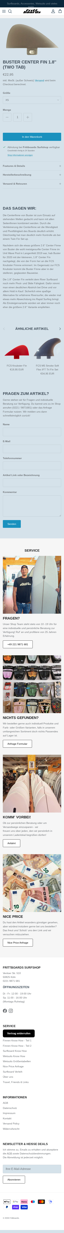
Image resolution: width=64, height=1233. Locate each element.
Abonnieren (13, 1179)
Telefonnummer (12, 458)
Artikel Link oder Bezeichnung (21, 475)
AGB (5, 1102)
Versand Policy (11, 1123)
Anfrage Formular (17, 743)
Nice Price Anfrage (17, 942)
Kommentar (10, 492)
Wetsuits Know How (14, 1056)
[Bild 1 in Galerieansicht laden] (32, 38)
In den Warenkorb (32, 136)
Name (6, 424)
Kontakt (7, 1118)
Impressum (9, 1113)
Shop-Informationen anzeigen (20, 155)
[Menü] (4, 11)
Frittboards (14, 1218)
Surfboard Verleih (12, 1071)
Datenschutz (10, 1108)
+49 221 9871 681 (17, 644)
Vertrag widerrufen (18, 1033)
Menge (7, 109)
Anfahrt (11, 843)
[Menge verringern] (7, 117)
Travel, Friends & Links (16, 1082)
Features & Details (14, 165)
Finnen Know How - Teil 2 (17, 1045)
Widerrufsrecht (11, 1128)
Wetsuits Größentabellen (17, 1061)
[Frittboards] (32, 11)
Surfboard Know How (15, 1050)
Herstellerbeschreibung (17, 174)
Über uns (8, 1076)
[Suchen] (12, 11)
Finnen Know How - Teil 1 (17, 1040)
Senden (11, 524)
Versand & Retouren (15, 183)
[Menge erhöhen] (27, 117)
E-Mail (6, 441)
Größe (6, 92)
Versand (39, 80)
